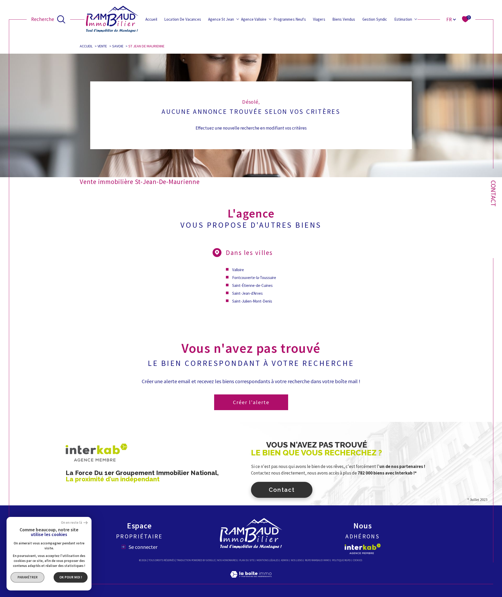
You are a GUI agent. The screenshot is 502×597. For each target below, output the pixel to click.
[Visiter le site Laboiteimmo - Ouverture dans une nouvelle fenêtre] (250, 580)
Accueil (151, 19)
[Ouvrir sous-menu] (237, 19)
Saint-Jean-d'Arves (247, 293)
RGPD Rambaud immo (317, 560)
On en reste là (71, 523)
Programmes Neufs (289, 19)
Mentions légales (267, 560)
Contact (493, 193)
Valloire (238, 269)
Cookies (357, 560)
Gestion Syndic (374, 19)
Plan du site (246, 560)
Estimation (403, 19)
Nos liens (297, 560)
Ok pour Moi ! (70, 577)
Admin (284, 560)
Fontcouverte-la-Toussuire (254, 277)
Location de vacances (182, 19)
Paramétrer (28, 577)
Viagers (319, 19)
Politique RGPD (341, 560)
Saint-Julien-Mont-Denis (252, 301)
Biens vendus (343, 19)
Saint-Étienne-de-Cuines (252, 285)
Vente (102, 46)
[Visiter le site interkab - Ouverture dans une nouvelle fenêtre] (363, 549)
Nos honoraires (227, 560)
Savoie (117, 46)
